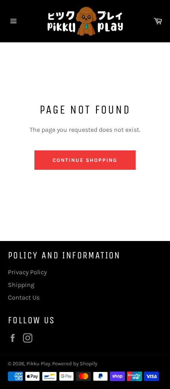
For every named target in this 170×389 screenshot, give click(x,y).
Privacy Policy (27, 272)
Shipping (21, 284)
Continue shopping (85, 160)
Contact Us (24, 297)
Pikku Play (38, 363)
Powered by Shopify (74, 363)
